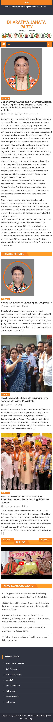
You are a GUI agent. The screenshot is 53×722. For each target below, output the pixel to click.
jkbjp (20, 114)
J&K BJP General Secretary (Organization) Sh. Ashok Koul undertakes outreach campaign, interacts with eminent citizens (25, 598)
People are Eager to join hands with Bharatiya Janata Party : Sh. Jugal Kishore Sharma (25, 499)
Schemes (10, 702)
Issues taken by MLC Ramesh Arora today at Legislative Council (9, 540)
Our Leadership (13, 685)
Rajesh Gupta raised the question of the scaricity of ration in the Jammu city (46, 540)
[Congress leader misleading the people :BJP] (26, 277)
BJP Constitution (13, 674)
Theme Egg (27, 718)
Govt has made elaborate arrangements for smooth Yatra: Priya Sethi (24, 400)
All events (5, 99)
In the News (11, 691)
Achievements (12, 696)
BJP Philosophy (12, 669)
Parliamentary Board (15, 663)
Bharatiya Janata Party (26, 24)
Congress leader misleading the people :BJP (26, 302)
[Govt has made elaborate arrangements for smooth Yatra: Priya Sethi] (26, 363)
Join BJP (9, 680)
